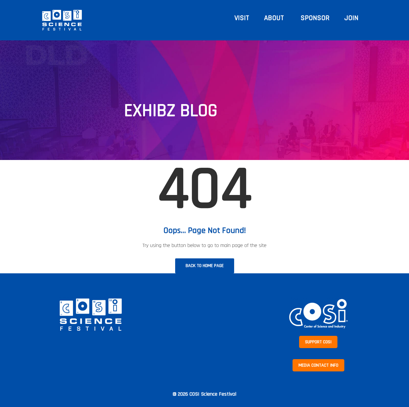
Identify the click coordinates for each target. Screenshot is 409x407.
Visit (241, 17)
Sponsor (315, 17)
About (275, 17)
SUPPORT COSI (318, 342)
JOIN (351, 17)
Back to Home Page (205, 266)
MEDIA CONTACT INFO (318, 365)
